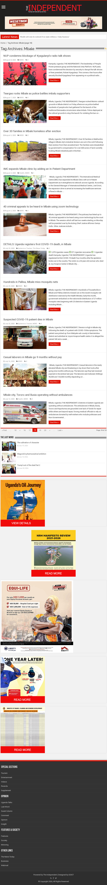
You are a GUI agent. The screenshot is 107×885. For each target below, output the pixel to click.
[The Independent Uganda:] (53, 8)
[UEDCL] (23, 679)
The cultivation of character (28, 443)
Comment (5, 815)
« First (4, 430)
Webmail (4, 865)
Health (21, 173)
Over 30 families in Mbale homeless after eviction (32, 131)
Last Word (5, 807)
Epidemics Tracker (25, 248)
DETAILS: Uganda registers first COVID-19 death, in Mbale (37, 244)
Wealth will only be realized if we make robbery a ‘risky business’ (44, 37)
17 (30, 430)
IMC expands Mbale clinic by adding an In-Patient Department (39, 168)
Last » (60, 430)
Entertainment (6, 777)
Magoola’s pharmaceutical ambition (31, 454)
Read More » (54, 80)
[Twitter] (56, 878)
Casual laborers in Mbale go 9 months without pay (32, 357)
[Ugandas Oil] (23, 503)
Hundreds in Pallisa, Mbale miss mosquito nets (30, 282)
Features (4, 836)
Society (4, 840)
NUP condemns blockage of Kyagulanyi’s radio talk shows (37, 55)
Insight (4, 824)
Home (3, 43)
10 (15, 430)
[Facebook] (53, 878)
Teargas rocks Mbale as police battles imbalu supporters (36, 93)
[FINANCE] (23, 730)
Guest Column (6, 811)
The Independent (50, 875)
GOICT (71, 875)
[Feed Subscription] (105, 48)
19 (40, 430)
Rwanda (4, 786)
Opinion (4, 820)
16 (24, 430)
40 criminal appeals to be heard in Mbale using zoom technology (41, 206)
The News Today (39, 248)
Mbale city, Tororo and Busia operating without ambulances (37, 394)
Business (4, 861)
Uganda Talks (6, 802)
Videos (4, 782)
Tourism (4, 773)
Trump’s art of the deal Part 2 (28, 465)
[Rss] (51, 878)
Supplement (6, 790)
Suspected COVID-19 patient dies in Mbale (28, 319)
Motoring (4, 845)
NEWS (21, 60)
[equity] (37, 616)
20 (45, 430)
